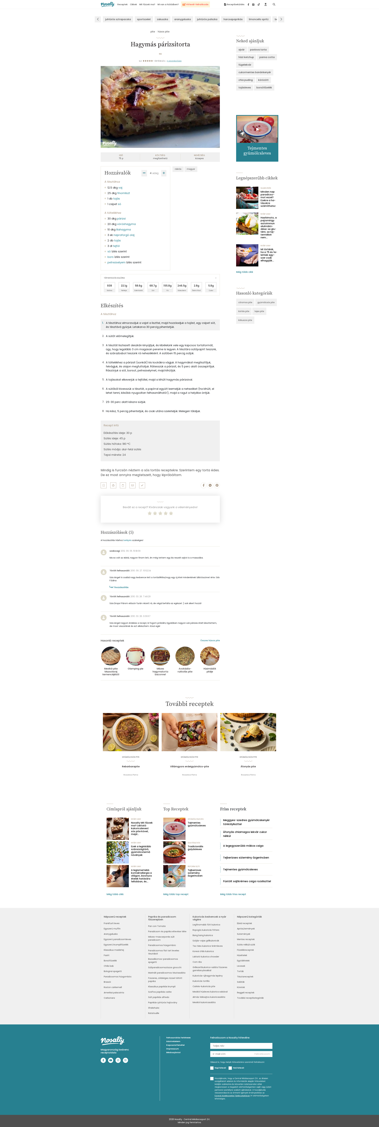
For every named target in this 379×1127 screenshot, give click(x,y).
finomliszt (123, 193)
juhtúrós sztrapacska (118, 19)
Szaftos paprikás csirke (160, 991)
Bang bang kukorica (203, 935)
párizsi (121, 218)
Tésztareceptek (245, 976)
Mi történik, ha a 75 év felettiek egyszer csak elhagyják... (269, 255)
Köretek (241, 987)
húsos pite (164, 31)
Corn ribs (197, 961)
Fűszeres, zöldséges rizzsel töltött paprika (165, 980)
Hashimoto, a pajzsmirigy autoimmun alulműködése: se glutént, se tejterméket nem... (269, 227)
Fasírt (106, 955)
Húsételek (242, 955)
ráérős (178, 169)
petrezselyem (116, 262)
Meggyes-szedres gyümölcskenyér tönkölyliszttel (246, 822)
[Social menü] (253, 4)
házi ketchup (246, 57)
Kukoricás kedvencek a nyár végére (209, 918)
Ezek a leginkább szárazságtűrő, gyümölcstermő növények (141, 850)
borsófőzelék (264, 87)
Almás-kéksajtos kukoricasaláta (209, 997)
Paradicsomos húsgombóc (118, 976)
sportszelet (144, 19)
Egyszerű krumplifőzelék (116, 944)
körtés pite (243, 311)
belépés (127, 540)
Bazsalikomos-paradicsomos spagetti (163, 961)
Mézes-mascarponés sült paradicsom (161, 938)
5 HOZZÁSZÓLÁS (174, 61)
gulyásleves (194, 842)
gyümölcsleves (196, 819)
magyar (191, 169)
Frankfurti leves (111, 923)
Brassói (107, 981)
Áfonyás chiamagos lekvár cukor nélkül (245, 834)
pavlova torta (258, 49)
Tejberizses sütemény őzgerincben (195, 873)
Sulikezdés (266, 188)
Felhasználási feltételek (178, 1037)
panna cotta (267, 57)
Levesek (241, 965)
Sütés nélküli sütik (246, 944)
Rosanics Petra (130, 774)
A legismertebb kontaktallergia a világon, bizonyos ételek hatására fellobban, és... (141, 876)
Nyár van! (265, 214)
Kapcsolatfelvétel (175, 1045)
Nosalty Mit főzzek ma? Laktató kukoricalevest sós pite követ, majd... (142, 828)
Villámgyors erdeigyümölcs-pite (189, 766)
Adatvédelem (173, 1041)
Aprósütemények (246, 928)
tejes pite (259, 311)
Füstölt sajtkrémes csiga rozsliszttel (247, 881)
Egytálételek (243, 960)
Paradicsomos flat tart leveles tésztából (163, 952)
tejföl (116, 246)
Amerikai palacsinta (114, 992)
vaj (120, 187)
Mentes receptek (246, 939)
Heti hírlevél (238, 1068)
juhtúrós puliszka (207, 19)
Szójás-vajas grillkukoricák (206, 940)
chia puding (246, 80)
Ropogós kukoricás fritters (206, 930)
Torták (240, 971)
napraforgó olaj (124, 235)
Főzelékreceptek (245, 949)
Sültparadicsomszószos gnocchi (164, 967)
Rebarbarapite (131, 766)
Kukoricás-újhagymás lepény (208, 975)
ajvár (242, 49)
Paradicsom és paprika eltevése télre (167, 931)
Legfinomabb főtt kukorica (206, 924)
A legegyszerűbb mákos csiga (243, 846)
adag (155, 173)
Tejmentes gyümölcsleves (197, 824)
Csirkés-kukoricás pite (204, 986)
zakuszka (162, 19)
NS (160, 53)
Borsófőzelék (110, 960)
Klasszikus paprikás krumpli (161, 986)
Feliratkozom (262, 1054)
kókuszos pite (245, 320)
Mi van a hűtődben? (168, 4)
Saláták (241, 981)
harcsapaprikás (233, 19)
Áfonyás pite (248, 766)
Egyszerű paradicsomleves (117, 939)
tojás (116, 198)
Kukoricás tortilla (201, 981)
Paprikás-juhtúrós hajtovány (162, 1002)
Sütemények (243, 934)
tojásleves (245, 87)
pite (152, 31)
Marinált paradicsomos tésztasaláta (166, 972)
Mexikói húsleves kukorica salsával (210, 991)
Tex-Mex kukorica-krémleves (208, 945)
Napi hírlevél (220, 1068)
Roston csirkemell (113, 987)
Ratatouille (153, 1013)
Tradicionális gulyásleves (195, 848)
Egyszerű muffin (112, 928)
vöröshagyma (126, 224)
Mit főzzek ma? (147, 4)
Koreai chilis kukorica (203, 951)
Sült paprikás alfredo (158, 997)
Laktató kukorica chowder (206, 956)
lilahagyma (123, 229)
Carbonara (109, 997)
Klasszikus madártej (114, 949)
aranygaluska (182, 19)
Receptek (122, 4)
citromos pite (245, 302)
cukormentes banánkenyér (255, 72)
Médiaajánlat (173, 1052)
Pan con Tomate (157, 926)
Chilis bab (109, 965)
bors (110, 257)
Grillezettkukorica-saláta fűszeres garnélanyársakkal (210, 969)
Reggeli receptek (245, 992)
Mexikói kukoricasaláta (204, 1002)
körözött (263, 80)
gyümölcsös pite (266, 302)
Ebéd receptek (244, 923)
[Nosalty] (107, 4)
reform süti (194, 866)
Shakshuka (153, 1007)
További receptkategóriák (250, 997)
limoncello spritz (259, 19)
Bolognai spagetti (113, 971)
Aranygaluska (111, 934)
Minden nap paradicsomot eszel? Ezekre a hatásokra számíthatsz (268, 198)
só (119, 204)
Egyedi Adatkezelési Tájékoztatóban (232, 1095)
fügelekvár (245, 64)
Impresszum (172, 1048)
